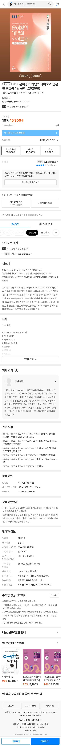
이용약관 (16, 724)
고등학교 (43, 433)
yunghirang (24, 253)
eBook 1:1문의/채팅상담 (29, 715)
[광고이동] (50, 4)
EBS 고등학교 (43, 459)
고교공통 (17, 444)
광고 (34, 730)
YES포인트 (7, 125)
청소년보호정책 (42, 724)
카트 (57, 4)
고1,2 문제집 (10, 437)
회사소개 (27, 727)
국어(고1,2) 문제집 (26, 437)
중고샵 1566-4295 (48, 712)
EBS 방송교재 (45, 440)
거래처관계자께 (38, 727)
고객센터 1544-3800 (13, 712)
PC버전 (19, 727)
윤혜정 (5, 98)
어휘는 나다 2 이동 (11, 667)
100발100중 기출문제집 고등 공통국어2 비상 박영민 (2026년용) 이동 (32, 667)
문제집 (52, 433)
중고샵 (6, 433)
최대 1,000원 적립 (48, 140)
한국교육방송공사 (10, 101)
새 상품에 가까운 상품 (16, 106)
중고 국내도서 (17, 433)
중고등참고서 (31, 433)
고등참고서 (30, 448)
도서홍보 (28, 730)
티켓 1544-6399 (31, 712)
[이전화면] (3, 4)
